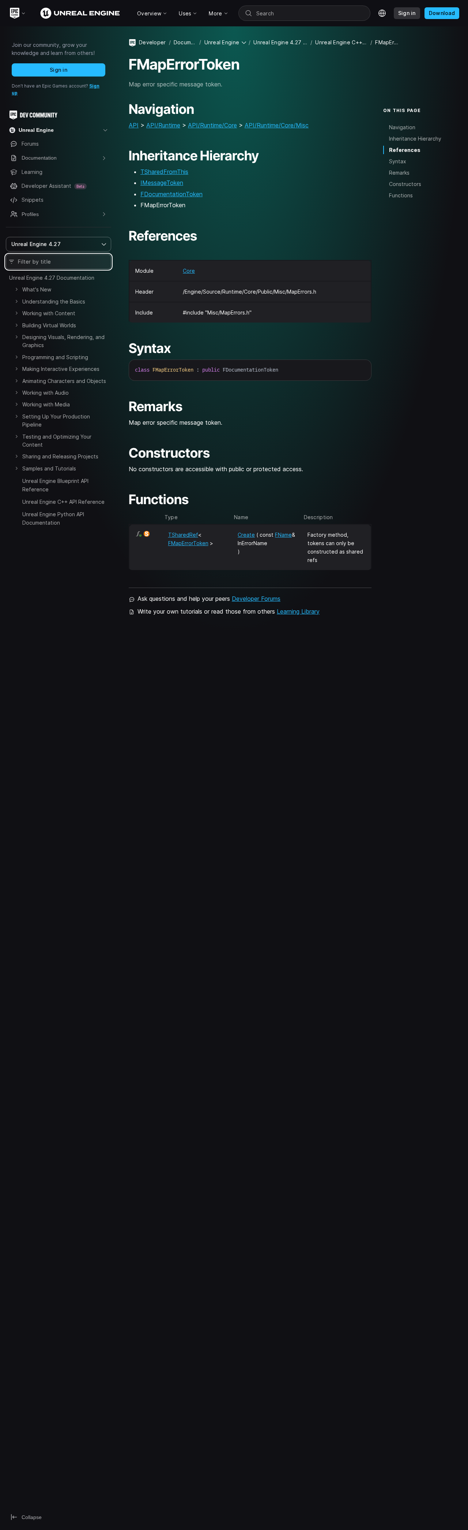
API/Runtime (163, 125)
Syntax (397, 161)
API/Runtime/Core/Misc (277, 125)
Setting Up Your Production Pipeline (56, 420)
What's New (36, 289)
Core (189, 271)
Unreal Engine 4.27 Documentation (51, 278)
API (134, 125)
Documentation (185, 42)
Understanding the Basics (53, 301)
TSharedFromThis (164, 171)
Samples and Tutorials (49, 468)
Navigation (402, 127)
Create (246, 535)
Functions (401, 195)
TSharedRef (183, 535)
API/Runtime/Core (212, 125)
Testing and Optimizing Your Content (56, 440)
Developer (152, 42)
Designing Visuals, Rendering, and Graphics (63, 341)
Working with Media (46, 404)
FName (283, 535)
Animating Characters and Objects (64, 381)
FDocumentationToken (171, 194)
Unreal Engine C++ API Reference (63, 502)
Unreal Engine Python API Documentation (53, 518)
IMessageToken (161, 182)
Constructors (405, 184)
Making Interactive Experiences (60, 369)
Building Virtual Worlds (49, 325)
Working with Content (48, 313)
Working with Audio (45, 393)
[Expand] (16, 289)
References (404, 150)
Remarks (399, 173)
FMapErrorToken (188, 543)
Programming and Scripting (55, 357)
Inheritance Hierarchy (415, 138)
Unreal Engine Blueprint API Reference (55, 485)
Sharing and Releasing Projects (60, 456)
